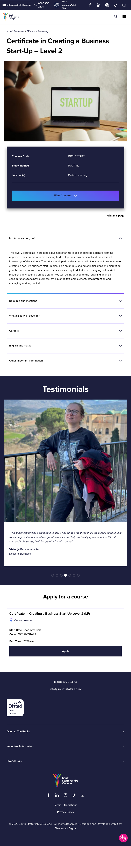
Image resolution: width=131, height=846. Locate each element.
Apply (65, 651)
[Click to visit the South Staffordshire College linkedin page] (57, 796)
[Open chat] (123, 838)
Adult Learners (15, 31)
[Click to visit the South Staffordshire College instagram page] (65, 796)
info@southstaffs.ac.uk (19, 5)
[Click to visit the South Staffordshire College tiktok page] (74, 796)
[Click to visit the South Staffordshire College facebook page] (48, 796)
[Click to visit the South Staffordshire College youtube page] (82, 796)
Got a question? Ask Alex (69, 5)
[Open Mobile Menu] (124, 17)
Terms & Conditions (65, 805)
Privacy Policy (65, 812)
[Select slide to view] (52, 575)
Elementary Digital (65, 828)
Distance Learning (37, 31)
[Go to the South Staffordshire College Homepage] (11, 17)
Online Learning (77, 175)
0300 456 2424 (43, 5)
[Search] (115, 17)
